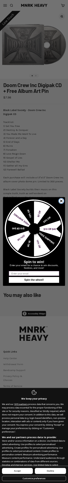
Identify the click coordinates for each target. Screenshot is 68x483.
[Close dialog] (61, 200)
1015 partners (21, 404)
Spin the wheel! (34, 279)
